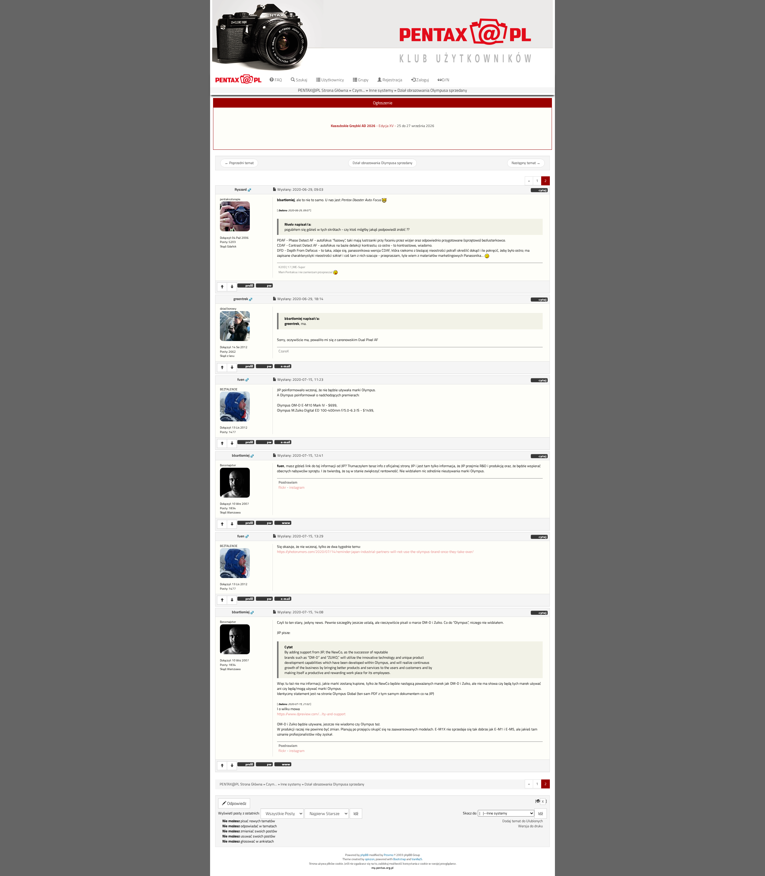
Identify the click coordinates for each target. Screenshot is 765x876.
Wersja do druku (530, 826)
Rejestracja (392, 80)
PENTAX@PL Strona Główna (323, 90)
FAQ (278, 80)
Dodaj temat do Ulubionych (522, 821)
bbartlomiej (241, 455)
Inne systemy (381, 90)
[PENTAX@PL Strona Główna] (382, 36)
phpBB (364, 855)
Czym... (358, 90)
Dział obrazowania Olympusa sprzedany (432, 90)
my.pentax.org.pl (382, 868)
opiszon (369, 859)
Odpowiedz (236, 803)
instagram (297, 487)
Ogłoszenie (382, 103)
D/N (445, 80)
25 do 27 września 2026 (415, 126)
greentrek (240, 299)
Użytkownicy (332, 80)
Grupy (362, 80)
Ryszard (241, 189)
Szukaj (301, 80)
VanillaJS (416, 859)
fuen (240, 379)
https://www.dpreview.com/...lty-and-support (311, 714)
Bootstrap (399, 859)
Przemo (388, 855)
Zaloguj (422, 80)
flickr (282, 487)
